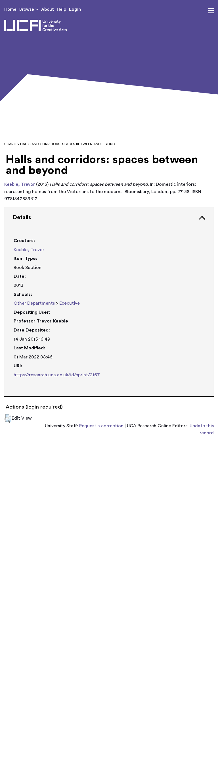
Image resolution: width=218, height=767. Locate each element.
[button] (8, 418)
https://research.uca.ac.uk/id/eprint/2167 (57, 375)
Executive (69, 303)
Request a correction (101, 426)
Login (75, 9)
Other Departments (34, 303)
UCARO (10, 144)
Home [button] (10, 9)
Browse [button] (27, 9)
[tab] (109, 302)
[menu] (211, 11)
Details (22, 217)
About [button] (47, 9)
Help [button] (61, 9)
